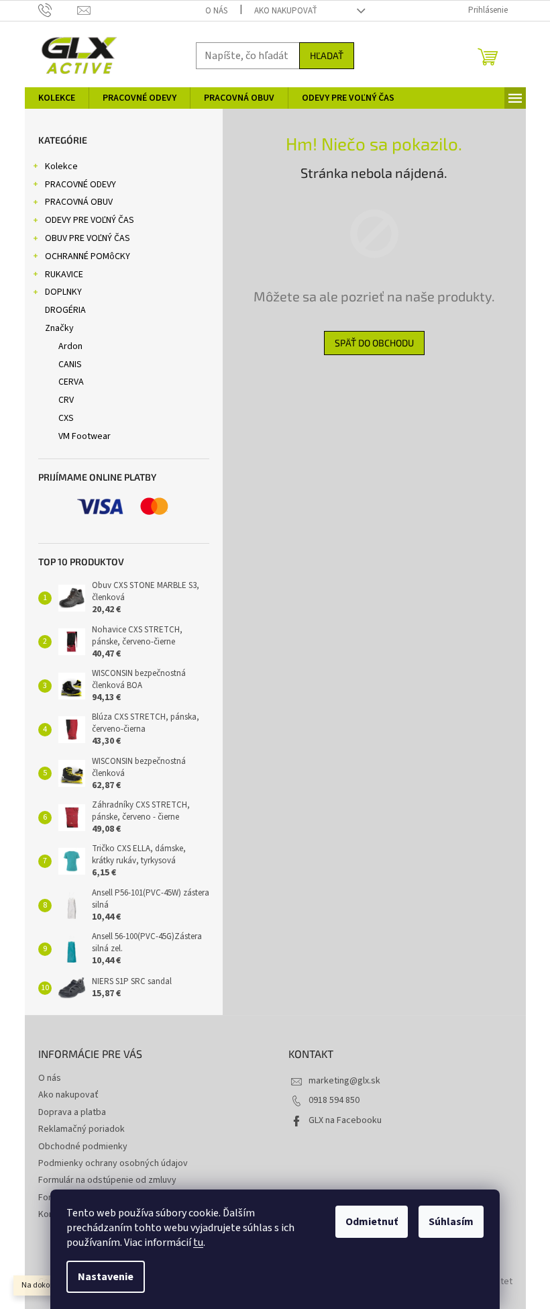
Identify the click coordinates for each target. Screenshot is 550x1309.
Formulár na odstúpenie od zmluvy (107, 1180)
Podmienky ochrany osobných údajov (113, 1163)
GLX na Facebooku (345, 1120)
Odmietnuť (371, 1221)
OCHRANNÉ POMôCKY (87, 256)
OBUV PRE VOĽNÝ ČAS (87, 238)
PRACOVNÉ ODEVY (80, 184)
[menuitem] (57, 98)
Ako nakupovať (285, 11)
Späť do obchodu (374, 342)
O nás (216, 11)
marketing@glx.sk (344, 1080)
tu (198, 1242)
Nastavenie (105, 1276)
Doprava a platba (72, 1112)
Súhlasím (451, 1221)
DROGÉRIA (65, 310)
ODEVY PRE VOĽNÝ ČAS (89, 220)
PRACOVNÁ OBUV (79, 202)
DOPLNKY (63, 292)
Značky (59, 328)
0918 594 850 (334, 1100)
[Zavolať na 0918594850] (58, 10)
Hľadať (326, 55)
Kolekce (61, 166)
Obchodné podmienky (82, 1146)
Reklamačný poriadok (81, 1129)
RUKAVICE (64, 274)
